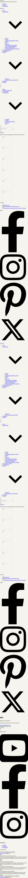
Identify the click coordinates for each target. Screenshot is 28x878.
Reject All (7, 852)
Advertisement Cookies (6, 871)
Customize (3, 852)
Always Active (12, 855)
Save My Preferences (9, 876)
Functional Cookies (5, 861)
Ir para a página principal (5, 725)
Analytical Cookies (5, 866)
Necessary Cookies (5, 855)
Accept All (13, 852)
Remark (11, 861)
